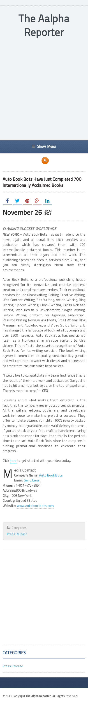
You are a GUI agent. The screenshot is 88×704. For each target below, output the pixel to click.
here (13, 460)
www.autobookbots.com (35, 505)
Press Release (17, 533)
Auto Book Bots (51, 475)
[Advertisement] (44, 89)
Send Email (32, 480)
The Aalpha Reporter (44, 25)
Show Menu (46, 146)
